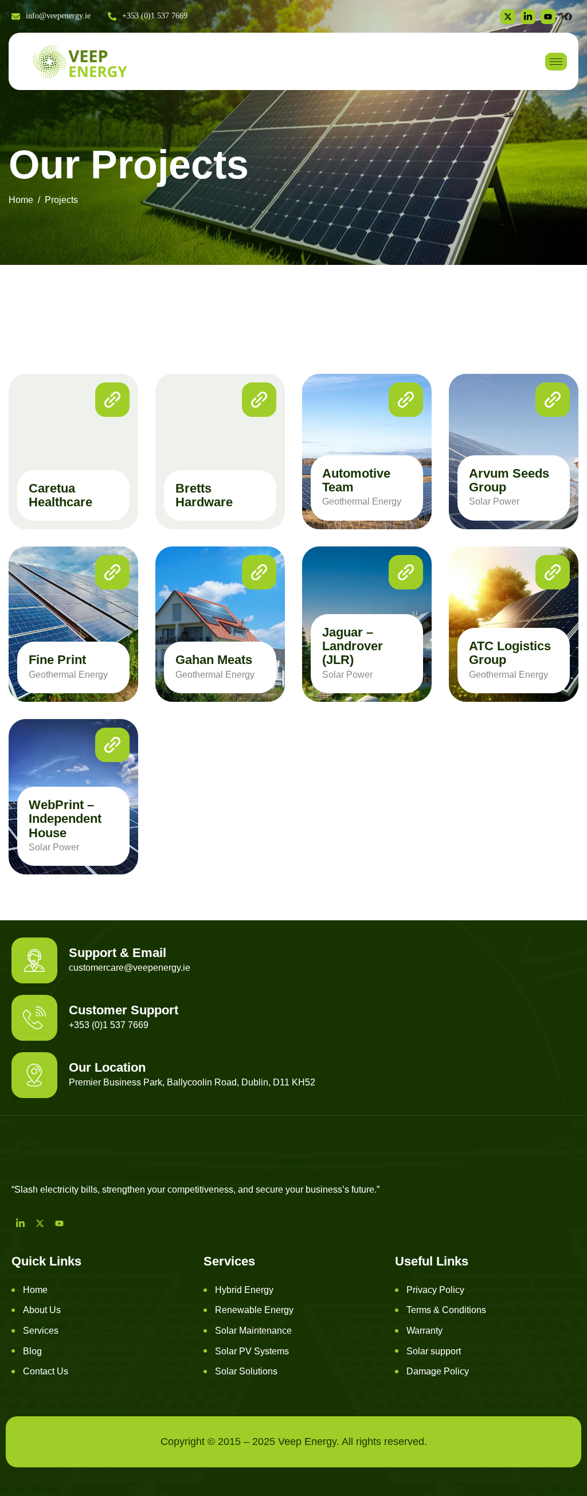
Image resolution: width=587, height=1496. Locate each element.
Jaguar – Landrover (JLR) (352, 646)
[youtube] (548, 16)
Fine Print (57, 660)
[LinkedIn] (20, 1223)
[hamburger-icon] (556, 62)
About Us (42, 1310)
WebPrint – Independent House (65, 818)
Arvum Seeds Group (509, 480)
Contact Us (45, 1371)
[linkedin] (528, 16)
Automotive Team (356, 480)
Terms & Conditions (446, 1310)
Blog (32, 1351)
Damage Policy (437, 1371)
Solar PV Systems (252, 1351)
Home (35, 1290)
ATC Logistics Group (510, 653)
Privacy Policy (435, 1290)
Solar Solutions (246, 1371)
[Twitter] (507, 16)
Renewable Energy (254, 1310)
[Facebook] (568, 16)
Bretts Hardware (204, 495)
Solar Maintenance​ (253, 1330)
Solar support (433, 1351)
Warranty (424, 1330)
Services (40, 1330)
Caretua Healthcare (60, 495)
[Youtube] (59, 1223)
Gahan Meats (213, 660)
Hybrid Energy (244, 1290)
